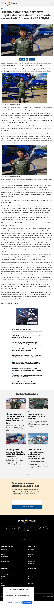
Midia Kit (3, 554)
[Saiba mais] (27, 316)
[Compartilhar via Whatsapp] (27, 59)
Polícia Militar (31, 549)
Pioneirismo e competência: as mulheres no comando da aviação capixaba (36, 454)
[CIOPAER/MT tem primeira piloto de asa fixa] (38, 403)
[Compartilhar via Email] (33, 59)
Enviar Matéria (4, 556)
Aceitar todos (27, 602)
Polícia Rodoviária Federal (34, 559)
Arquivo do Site (4, 552)
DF (6, 447)
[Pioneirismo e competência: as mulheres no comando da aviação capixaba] (38, 438)
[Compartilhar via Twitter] (20, 59)
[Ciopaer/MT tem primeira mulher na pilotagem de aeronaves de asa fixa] (16, 403)
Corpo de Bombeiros (33, 552)
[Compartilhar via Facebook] (23, 59)
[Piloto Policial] (9, 3)
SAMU (29, 556)
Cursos (2, 578)
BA (2, 8)
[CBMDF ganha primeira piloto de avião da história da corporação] (16, 438)
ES (29, 447)
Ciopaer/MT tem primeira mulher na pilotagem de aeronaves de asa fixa (15, 418)
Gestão (3, 585)
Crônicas (3, 576)
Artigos (13, 367)
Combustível (31, 574)
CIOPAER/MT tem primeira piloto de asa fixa (36, 416)
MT (12, 340)
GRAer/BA (10, 303)
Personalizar (9, 602)
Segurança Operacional (6, 574)
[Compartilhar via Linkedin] (30, 59)
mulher (16, 303)
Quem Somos (4, 559)
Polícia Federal (31, 561)
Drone (29, 578)
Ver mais (27, 474)
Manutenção (31, 583)
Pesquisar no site (5, 561)
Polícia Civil (30, 554)
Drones (13, 347)
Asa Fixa (3, 583)
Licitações (3, 581)
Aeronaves (14, 334)
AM (12, 360)
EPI (29, 581)
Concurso (30, 576)
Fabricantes (14, 353)
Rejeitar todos (18, 602)
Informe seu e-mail (16, 498)
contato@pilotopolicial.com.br (27, 539)
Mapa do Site (4, 549)
